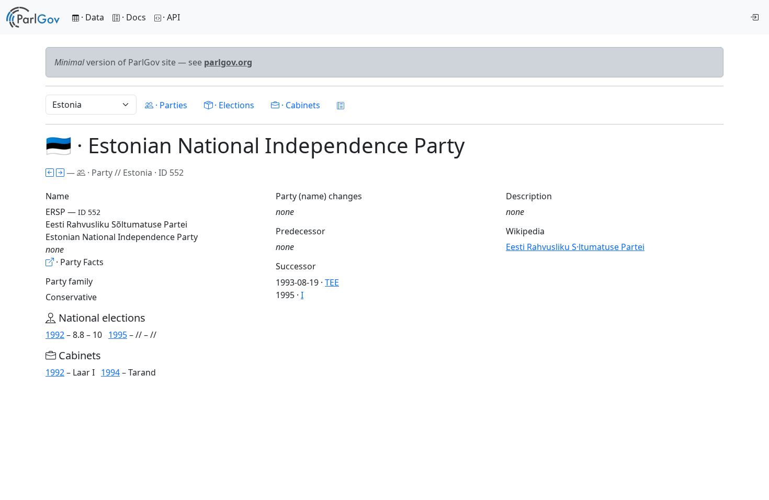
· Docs (134, 17)
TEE (332, 282)
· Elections (233, 105)
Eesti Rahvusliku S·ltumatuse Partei (575, 247)
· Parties (170, 105)
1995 (117, 334)
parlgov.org (228, 62)
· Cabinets (299, 105)
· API (171, 17)
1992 (55, 334)
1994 (110, 372)
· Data (91, 17)
